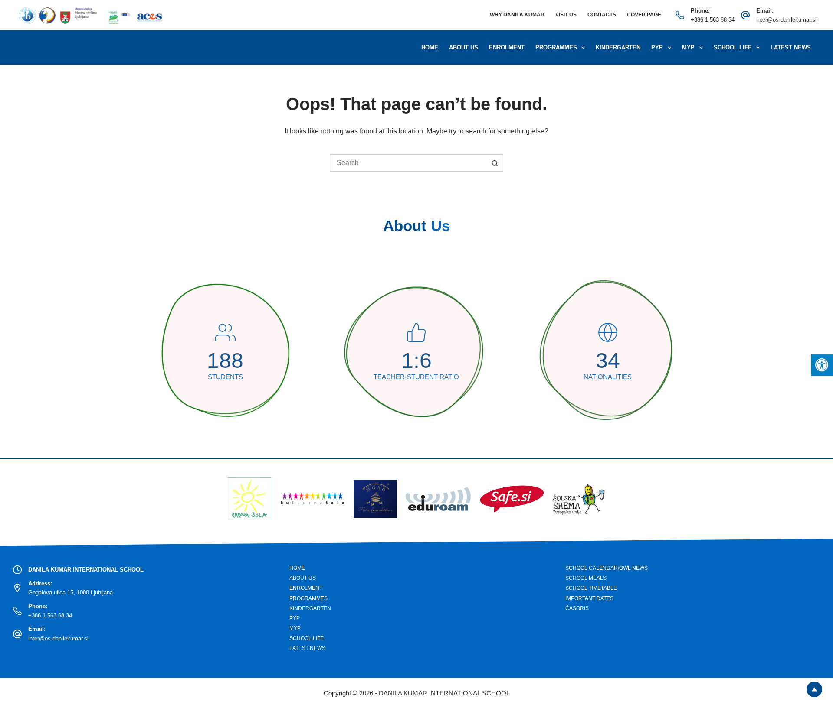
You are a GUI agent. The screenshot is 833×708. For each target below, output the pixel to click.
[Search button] (494, 163)
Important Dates (589, 598)
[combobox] (408, 163)
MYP (688, 47)
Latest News (791, 47)
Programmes (556, 47)
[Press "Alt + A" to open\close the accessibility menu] (822, 365)
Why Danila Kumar (517, 15)
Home (429, 47)
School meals (586, 578)
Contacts (601, 15)
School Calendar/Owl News (606, 568)
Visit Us (566, 15)
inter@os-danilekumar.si (786, 19)
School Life (733, 47)
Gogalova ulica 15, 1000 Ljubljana (70, 592)
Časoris (577, 608)
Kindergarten (618, 47)
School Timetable (591, 588)
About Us (463, 47)
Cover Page (644, 15)
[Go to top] (814, 689)
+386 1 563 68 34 (713, 19)
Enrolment (507, 47)
